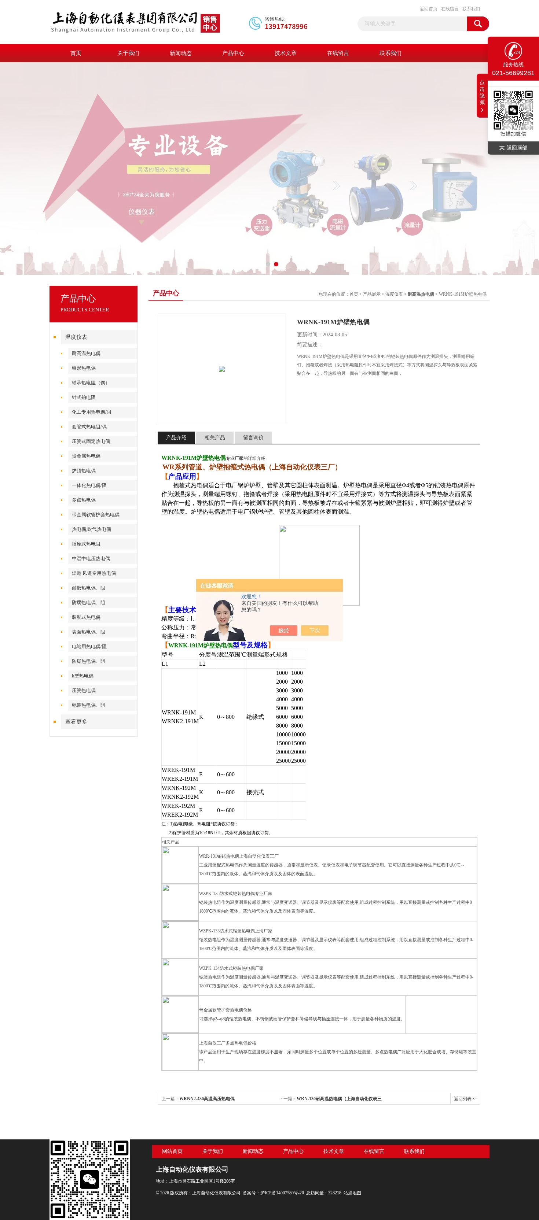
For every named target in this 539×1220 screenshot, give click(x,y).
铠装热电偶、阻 (88, 705)
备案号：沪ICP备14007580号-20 (273, 1192)
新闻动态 (181, 53)
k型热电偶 (83, 676)
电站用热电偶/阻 (89, 646)
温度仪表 (76, 337)
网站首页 (172, 1151)
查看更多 (76, 722)
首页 (75, 53)
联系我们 (471, 8)
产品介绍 (176, 437)
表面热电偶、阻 (88, 632)
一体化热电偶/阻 (89, 485)
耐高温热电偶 (86, 353)
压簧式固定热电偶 (91, 441)
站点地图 (352, 1192)
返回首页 (428, 8)
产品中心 (233, 53)
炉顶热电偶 (84, 470)
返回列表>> (465, 1098)
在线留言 (450, 8)
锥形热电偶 (84, 368)
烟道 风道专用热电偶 (94, 573)
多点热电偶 (84, 500)
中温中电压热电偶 (91, 558)
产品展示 (372, 294)
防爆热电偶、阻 (88, 661)
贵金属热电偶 (86, 456)
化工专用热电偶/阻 (91, 412)
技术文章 (286, 53)
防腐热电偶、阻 (88, 602)
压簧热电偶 (84, 690)
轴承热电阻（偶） (91, 382)
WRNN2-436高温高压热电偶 (207, 1098)
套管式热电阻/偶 (89, 426)
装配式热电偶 (86, 617)
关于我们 (128, 53)
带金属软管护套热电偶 (96, 514)
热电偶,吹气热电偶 (91, 529)
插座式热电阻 (86, 544)
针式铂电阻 (84, 397)
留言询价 (253, 437)
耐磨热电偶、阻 (88, 588)
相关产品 (215, 437)
